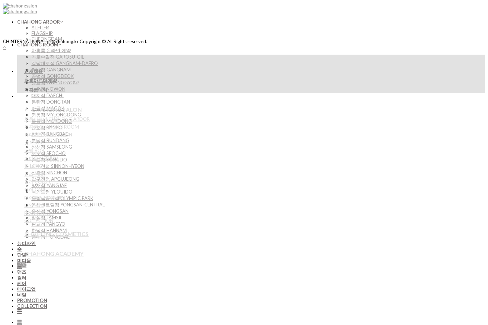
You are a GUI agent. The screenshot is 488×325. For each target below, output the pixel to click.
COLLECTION (32, 306)
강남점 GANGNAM (51, 69)
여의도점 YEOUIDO (52, 192)
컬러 (21, 277)
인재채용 (33, 71)
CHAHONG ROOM (37, 45)
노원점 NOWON (48, 89)
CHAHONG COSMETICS (56, 233)
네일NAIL (34, 205)
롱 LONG (33, 166)
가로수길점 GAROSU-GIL (57, 57)
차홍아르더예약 (40, 80)
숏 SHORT (35, 142)
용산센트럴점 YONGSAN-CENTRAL (68, 205)
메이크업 (26, 289)
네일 (21, 295)
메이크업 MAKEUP (43, 197)
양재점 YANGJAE (49, 185)
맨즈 (21, 272)
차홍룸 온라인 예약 (51, 50)
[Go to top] (4, 47)
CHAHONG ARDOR (38, 22)
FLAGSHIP (42, 33)
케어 (21, 283)
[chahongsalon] (20, 8)
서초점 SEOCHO (48, 153)
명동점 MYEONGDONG (56, 115)
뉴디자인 (26, 243)
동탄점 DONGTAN (50, 102)
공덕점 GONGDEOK (52, 76)
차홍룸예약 (36, 89)
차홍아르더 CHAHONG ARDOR (57, 119)
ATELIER (40, 27)
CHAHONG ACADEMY (54, 253)
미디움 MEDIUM (41, 158)
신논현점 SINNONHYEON (57, 166)
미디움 (24, 260)
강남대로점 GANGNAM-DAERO (64, 63)
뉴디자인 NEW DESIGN (48, 135)
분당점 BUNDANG (50, 140)
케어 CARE (35, 189)
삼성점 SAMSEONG (51, 147)
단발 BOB (34, 150)
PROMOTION (32, 300)
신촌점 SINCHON (49, 172)
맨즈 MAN (34, 174)
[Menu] (19, 312)
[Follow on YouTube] (24, 265)
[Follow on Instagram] (19, 265)
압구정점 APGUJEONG (55, 179)
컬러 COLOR (37, 182)
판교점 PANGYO (48, 224)
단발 (21, 255)
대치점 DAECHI (47, 95)
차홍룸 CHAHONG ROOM (51, 127)
